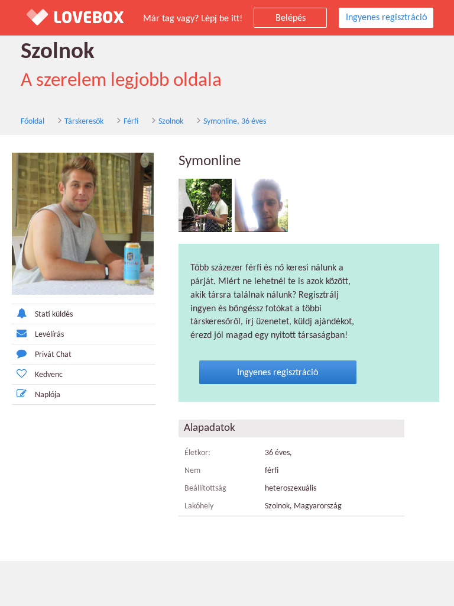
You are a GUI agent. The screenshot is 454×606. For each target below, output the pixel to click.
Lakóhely (198, 506)
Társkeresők (83, 121)
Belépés (290, 18)
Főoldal (32, 121)
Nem (192, 470)
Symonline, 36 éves (234, 121)
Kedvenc (49, 374)
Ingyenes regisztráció (386, 17)
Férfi (131, 121)
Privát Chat (53, 354)
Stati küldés (54, 314)
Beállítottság (205, 488)
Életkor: (197, 453)
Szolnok (170, 121)
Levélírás (49, 334)
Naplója (47, 395)
